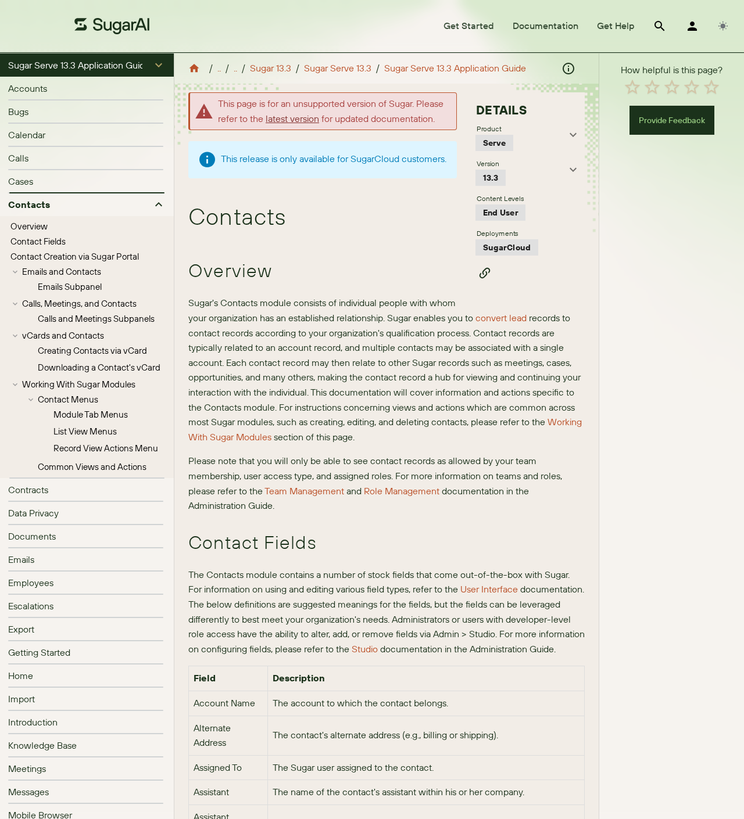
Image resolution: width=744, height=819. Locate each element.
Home (20, 675)
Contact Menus (68, 399)
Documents (32, 536)
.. (219, 68)
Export (21, 629)
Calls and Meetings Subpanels (96, 318)
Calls (18, 158)
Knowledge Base (42, 745)
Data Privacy (33, 513)
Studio (365, 649)
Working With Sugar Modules (78, 384)
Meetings (27, 768)
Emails (21, 559)
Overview (29, 226)
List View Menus (85, 431)
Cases (20, 181)
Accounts (27, 88)
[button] (87, 65)
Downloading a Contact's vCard (99, 367)
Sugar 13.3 (270, 68)
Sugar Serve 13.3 (337, 68)
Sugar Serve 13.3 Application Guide (455, 68)
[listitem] (87, 88)
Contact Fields (38, 241)
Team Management (304, 491)
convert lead (501, 318)
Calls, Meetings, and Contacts (79, 303)
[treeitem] (86, 227)
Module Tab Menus (90, 414)
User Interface (489, 589)
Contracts (28, 489)
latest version (292, 118)
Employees (30, 582)
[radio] (632, 87)
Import (21, 699)
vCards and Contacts (63, 335)
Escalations (30, 606)
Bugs (18, 111)
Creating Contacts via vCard (92, 350)
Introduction (33, 722)
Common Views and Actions (92, 466)
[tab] (468, 26)
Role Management (401, 491)
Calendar (26, 135)
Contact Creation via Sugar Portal (74, 256)
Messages (28, 792)
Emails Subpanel (70, 286)
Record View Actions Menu (105, 448)
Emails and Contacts (61, 271)
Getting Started (39, 652)
